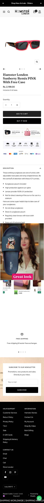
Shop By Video (30, 426)
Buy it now (22, 121)
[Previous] (4, 69)
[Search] (9, 12)
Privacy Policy (8, 422)
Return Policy (8, 417)
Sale (4, 430)
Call (4, 463)
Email (5, 454)
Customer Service (10, 413)
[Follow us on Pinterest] (15, 472)
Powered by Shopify (34, 495)
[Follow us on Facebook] (5, 472)
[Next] (40, 69)
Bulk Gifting (28, 430)
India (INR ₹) (9, 487)
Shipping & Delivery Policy (10, 440)
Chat (5, 458)
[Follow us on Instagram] (10, 472)
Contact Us (28, 417)
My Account (29, 422)
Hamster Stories (30, 413)
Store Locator (8, 467)
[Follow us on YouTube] (5, 477)
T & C (5, 426)
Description (8, 168)
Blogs (26, 435)
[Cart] (34, 12)
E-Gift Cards (7, 435)
